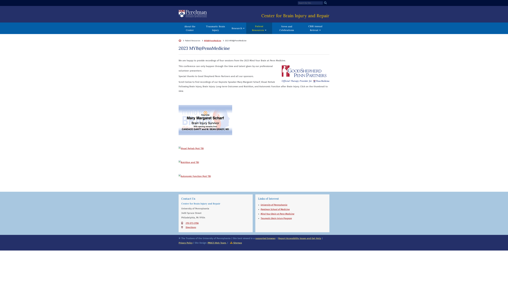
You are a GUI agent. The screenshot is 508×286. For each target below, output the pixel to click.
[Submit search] (326, 3)
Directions (191, 227)
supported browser (265, 238)
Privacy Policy (185, 243)
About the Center (189, 28)
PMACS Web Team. (217, 243)
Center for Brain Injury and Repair (295, 15)
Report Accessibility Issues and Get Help (299, 238)
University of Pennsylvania (274, 205)
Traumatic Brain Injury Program (276, 218)
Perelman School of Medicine (275, 209)
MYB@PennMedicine (212, 41)
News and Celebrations (286, 28)
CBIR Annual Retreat (315, 28)
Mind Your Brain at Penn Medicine (277, 214)
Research (237, 28)
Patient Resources (258, 28)
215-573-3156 (192, 223)
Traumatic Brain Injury (215, 28)
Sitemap (237, 243)
